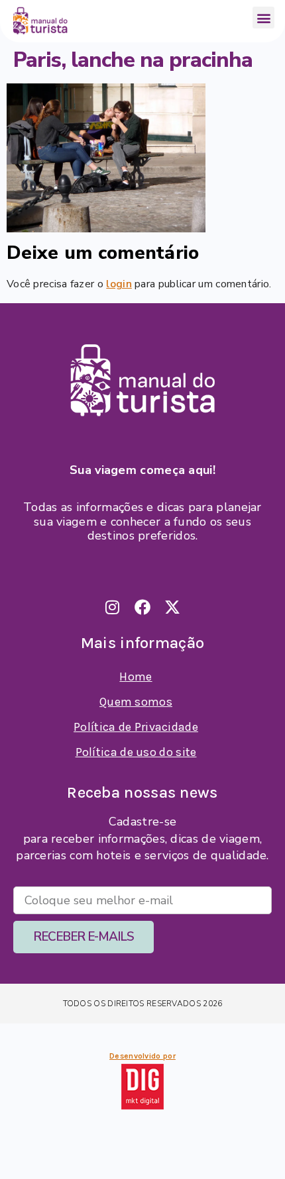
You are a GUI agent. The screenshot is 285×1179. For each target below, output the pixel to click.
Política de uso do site (136, 752)
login (119, 284)
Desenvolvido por (142, 1056)
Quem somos (135, 701)
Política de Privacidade (136, 727)
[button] (263, 17)
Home (135, 676)
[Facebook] (142, 607)
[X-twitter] (172, 607)
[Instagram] (113, 607)
